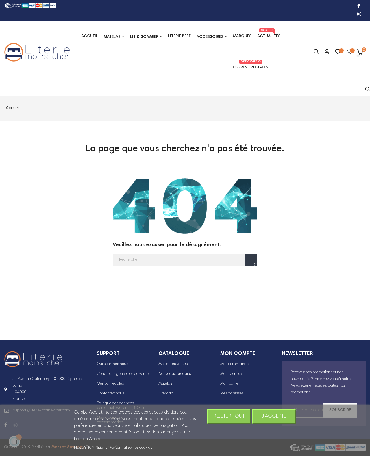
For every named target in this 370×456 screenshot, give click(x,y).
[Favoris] (338, 53)
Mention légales (110, 384)
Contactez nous (110, 394)
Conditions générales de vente (123, 374)
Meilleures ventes (173, 364)
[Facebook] (358, 7)
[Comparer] (349, 53)
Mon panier (230, 384)
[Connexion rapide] (324, 52)
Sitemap (165, 394)
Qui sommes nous (112, 364)
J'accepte (274, 416)
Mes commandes (235, 364)
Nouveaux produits (174, 374)
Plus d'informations (91, 448)
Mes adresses (231, 394)
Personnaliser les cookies (131, 448)
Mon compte (231, 374)
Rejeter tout (229, 416)
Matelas (165, 384)
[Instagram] (359, 15)
